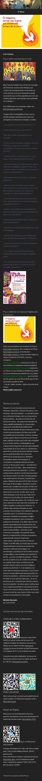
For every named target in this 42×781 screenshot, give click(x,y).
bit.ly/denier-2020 (29, 719)
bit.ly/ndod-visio (9, 759)
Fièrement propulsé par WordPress (16, 776)
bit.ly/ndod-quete (9, 702)
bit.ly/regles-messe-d (12, 390)
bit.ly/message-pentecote (13, 109)
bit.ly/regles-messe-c (11, 355)
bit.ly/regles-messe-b (11, 352)
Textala (10, 3)
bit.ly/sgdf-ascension (20, 662)
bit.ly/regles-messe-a (11, 349)
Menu (22, 12)
